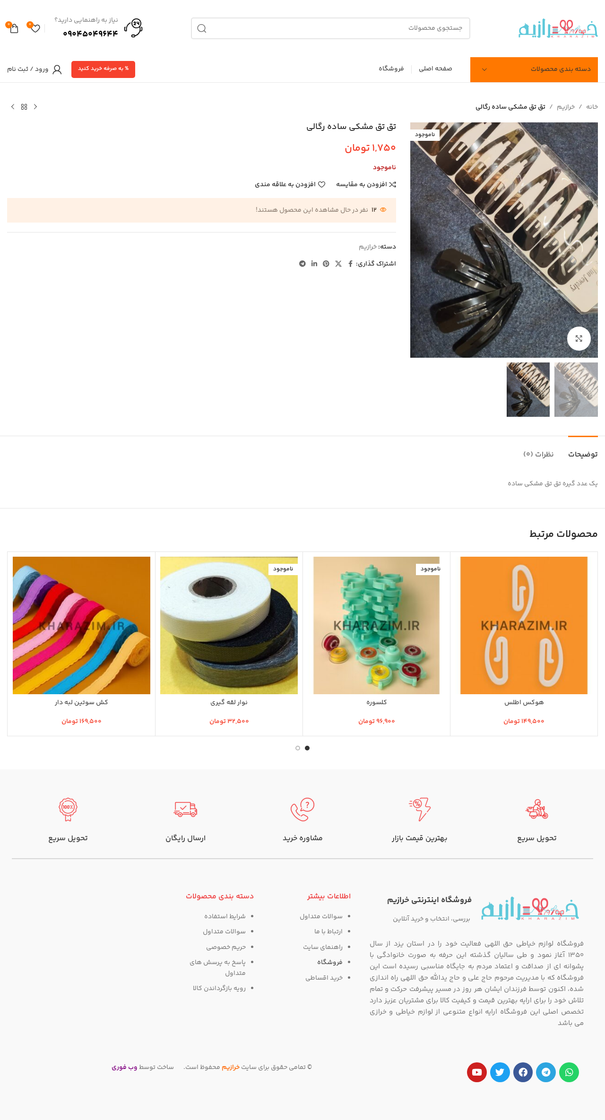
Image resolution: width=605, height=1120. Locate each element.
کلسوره (376, 703)
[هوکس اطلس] (524, 625)
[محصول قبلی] (35, 107)
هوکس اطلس (524, 703)
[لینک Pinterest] (326, 264)
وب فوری (125, 1067)
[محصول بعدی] (12, 107)
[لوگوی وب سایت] (558, 28)
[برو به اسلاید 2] (297, 748)
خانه (592, 107)
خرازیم (566, 107)
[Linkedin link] (314, 264)
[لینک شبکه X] (338, 264)
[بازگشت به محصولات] (24, 107)
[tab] (583, 450)
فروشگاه (330, 962)
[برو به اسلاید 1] (307, 748)
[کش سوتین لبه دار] (81, 625)
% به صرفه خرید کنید (103, 68)
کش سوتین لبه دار (81, 703)
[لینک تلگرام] (302, 264)
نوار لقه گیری (229, 703)
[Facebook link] (350, 264)
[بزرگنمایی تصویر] (579, 338)
